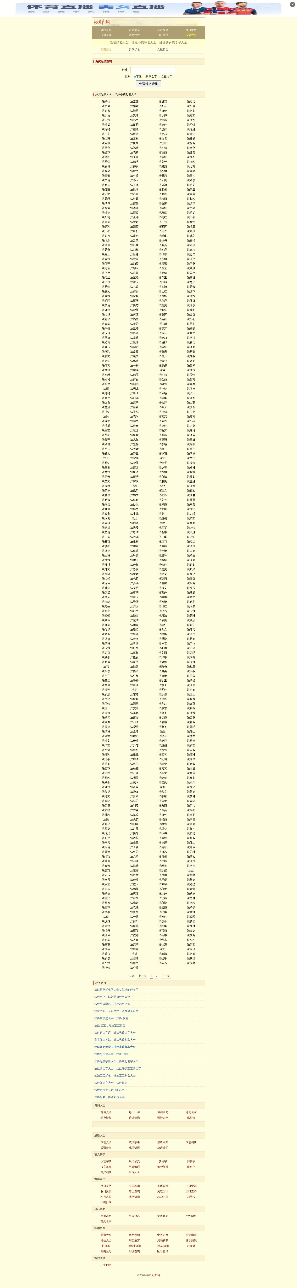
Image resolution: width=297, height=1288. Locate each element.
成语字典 (162, 1142)
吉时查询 (191, 1191)
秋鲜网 (104, 21)
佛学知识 (191, 1240)
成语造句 (106, 1147)
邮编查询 (134, 1251)
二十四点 (106, 1264)
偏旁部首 (162, 1166)
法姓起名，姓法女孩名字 (109, 1097)
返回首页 (106, 29)
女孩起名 (162, 49)
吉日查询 (191, 1185)
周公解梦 (134, 1240)
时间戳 (191, 1245)
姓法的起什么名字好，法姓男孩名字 (116, 1011)
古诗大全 (134, 29)
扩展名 (106, 1245)
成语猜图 (162, 1147)
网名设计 (134, 34)
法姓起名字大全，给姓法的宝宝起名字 (117, 1068)
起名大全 (162, 34)
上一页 (142, 975)
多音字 (163, 1161)
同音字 (191, 1161)
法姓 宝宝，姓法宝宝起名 (109, 1025)
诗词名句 (162, 1112)
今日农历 (134, 1185)
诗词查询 (134, 1117)
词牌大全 (162, 1117)
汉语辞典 (134, 1161)
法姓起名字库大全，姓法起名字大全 (116, 1061)
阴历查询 (134, 1196)
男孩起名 (134, 49)
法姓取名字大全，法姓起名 (110, 1082)
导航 (201, 21)
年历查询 (134, 1191)
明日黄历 (106, 1191)
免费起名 (106, 49)
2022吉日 (162, 1196)
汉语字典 (106, 34)
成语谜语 (134, 1147)
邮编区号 (106, 1251)
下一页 (166, 975)
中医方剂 (162, 1234)
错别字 (191, 1166)
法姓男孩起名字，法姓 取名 (111, 1018)
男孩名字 (151, 76)
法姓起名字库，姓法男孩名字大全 (115, 1032)
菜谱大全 (106, 1234)
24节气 (191, 1196)
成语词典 (191, 1142)
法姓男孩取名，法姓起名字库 (112, 1003)
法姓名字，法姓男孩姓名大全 (112, 996)
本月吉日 (106, 1196)
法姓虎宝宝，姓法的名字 (109, 1089)
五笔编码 (134, 1166)
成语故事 (134, 1142)
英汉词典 (106, 1172)
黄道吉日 (162, 1191)
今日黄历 (191, 29)
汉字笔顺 (106, 1166)
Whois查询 (162, 1245)
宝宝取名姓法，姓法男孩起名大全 (115, 1039)
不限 (139, 76)
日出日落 (106, 1202)
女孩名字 (166, 76)
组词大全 (134, 1172)
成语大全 (162, 29)
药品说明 (134, 1234)
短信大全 (106, 1240)
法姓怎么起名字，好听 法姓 (111, 1054)
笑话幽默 (191, 1234)
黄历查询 (162, 1185)
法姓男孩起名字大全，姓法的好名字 (116, 989)
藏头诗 (191, 1117)
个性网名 (191, 1215)
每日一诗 (134, 1112)
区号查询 (162, 1251)
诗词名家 (191, 1112)
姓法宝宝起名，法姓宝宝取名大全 (115, 1075)
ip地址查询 (134, 1245)
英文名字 (106, 1221)
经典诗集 (106, 1117)
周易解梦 (162, 1240)
